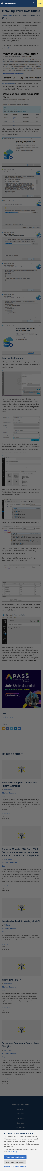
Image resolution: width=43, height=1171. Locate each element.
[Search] (33, 3)
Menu (40, 3)
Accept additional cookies (15, 1157)
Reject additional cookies (15, 1162)
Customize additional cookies (15, 1167)
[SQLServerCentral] (2, 3)
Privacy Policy (12, 1152)
